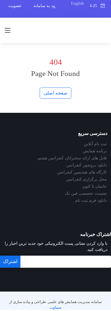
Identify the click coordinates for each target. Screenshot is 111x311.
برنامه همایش (95, 151)
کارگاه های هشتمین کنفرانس (82, 172)
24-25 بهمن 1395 (95, 6)
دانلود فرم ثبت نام (91, 200)
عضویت (15, 6)
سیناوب (55, 307)
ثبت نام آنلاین (95, 144)
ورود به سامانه (46, 6)
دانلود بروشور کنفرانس (86, 165)
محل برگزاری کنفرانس (86, 179)
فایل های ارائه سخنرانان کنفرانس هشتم (72, 158)
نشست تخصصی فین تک (86, 193)
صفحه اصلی (55, 92)
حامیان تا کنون (94, 186)
